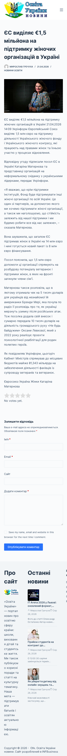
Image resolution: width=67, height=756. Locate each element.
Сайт (7, 474)
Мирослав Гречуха (40, 610)
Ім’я (7, 439)
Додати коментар (16, 491)
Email (8, 456)
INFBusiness (50, 751)
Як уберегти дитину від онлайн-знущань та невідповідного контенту (42, 686)
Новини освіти (13, 70)
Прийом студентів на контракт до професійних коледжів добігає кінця (42, 647)
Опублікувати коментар (23, 547)
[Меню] (61, 9)
